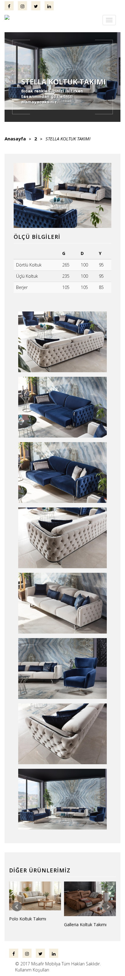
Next (108, 907)
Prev (17, 907)
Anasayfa (15, 139)
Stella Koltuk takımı (68, 139)
